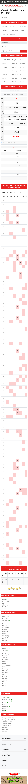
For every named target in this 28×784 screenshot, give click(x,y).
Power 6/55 (5, 706)
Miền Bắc (4, 727)
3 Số (14, 143)
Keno (3, 710)
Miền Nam (5, 731)
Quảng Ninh (5, 601)
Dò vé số (23, 51)
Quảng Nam (5, 627)
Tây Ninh (4, 650)
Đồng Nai (4, 676)
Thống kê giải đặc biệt (8, 718)
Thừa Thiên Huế (6, 622)
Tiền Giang (5, 657)
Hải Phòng (5, 605)
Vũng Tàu (4, 680)
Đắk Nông (5, 639)
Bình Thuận (5, 648)
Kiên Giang (5, 655)
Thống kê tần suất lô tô (8, 720)
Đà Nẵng (4, 629)
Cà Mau (4, 684)
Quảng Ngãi (5, 637)
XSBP (9, 90)
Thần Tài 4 (5, 697)
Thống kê (13, 147)
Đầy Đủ (4, 143)
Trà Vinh (4, 667)
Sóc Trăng (5, 672)
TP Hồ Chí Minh (6, 665)
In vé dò (25, 147)
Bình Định (5, 616)
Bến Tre (4, 682)
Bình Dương (5, 654)
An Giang (5, 652)
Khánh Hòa (5, 631)
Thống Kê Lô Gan (7, 721)
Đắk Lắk (4, 625)
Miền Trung (5, 729)
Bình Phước (5, 661)
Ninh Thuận (5, 635)
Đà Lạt (4, 685)
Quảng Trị (5, 618)
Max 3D (4, 708)
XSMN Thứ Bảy (11, 94)
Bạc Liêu (4, 678)
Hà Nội (4, 599)
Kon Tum (4, 640)
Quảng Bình (5, 620)
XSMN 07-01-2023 (19, 94)
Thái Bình (4, 609)
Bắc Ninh (4, 603)
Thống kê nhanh (6, 723)
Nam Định (5, 607)
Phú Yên (4, 624)
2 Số (9, 143)
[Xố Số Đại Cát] (14, 5)
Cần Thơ (4, 674)
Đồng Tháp (5, 670)
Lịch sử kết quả (5, 147)
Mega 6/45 (5, 704)
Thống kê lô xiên (6, 725)
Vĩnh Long (5, 669)
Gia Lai (4, 633)
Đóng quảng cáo (14, 773)
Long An (4, 663)
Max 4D (4, 703)
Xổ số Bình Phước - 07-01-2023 (14, 86)
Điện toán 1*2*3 (6, 701)
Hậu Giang (5, 659)
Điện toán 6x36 (6, 699)
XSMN (5, 94)
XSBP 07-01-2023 (15, 90)
